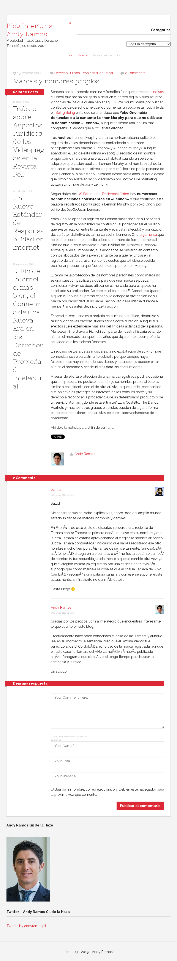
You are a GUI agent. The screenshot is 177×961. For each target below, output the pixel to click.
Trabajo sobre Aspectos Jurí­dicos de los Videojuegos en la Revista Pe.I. (28, 141)
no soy (158, 92)
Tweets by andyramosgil (26, 926)
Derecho (82, 55)
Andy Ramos (84, 454)
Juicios (74, 73)
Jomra (56, 490)
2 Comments (135, 73)
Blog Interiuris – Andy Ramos (32, 30)
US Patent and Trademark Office (103, 194)
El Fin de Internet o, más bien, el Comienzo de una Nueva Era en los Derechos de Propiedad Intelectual (28, 328)
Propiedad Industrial (97, 73)
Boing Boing (65, 113)
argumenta (148, 235)
